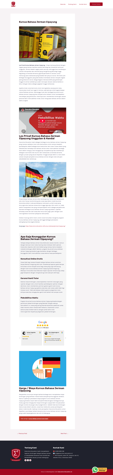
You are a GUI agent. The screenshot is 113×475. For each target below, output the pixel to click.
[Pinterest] (30, 460)
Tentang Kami (72, 4)
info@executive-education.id (63, 453)
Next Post (64, 433)
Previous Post (22, 433)
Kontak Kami (83, 4)
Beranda (62, 4)
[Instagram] (28, 460)
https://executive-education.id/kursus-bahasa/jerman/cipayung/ (45, 226)
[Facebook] (26, 460)
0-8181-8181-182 (59, 451)
